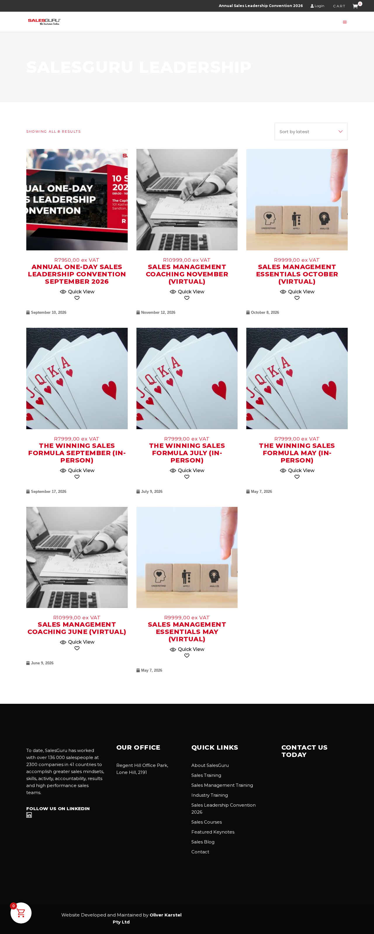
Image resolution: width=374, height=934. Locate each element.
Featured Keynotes (212, 832)
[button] (77, 291)
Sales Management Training (222, 785)
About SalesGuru (210, 765)
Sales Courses (206, 822)
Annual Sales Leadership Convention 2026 (261, 6)
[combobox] (311, 131)
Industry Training (209, 795)
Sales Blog (202, 842)
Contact (200, 852)
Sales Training (206, 775)
